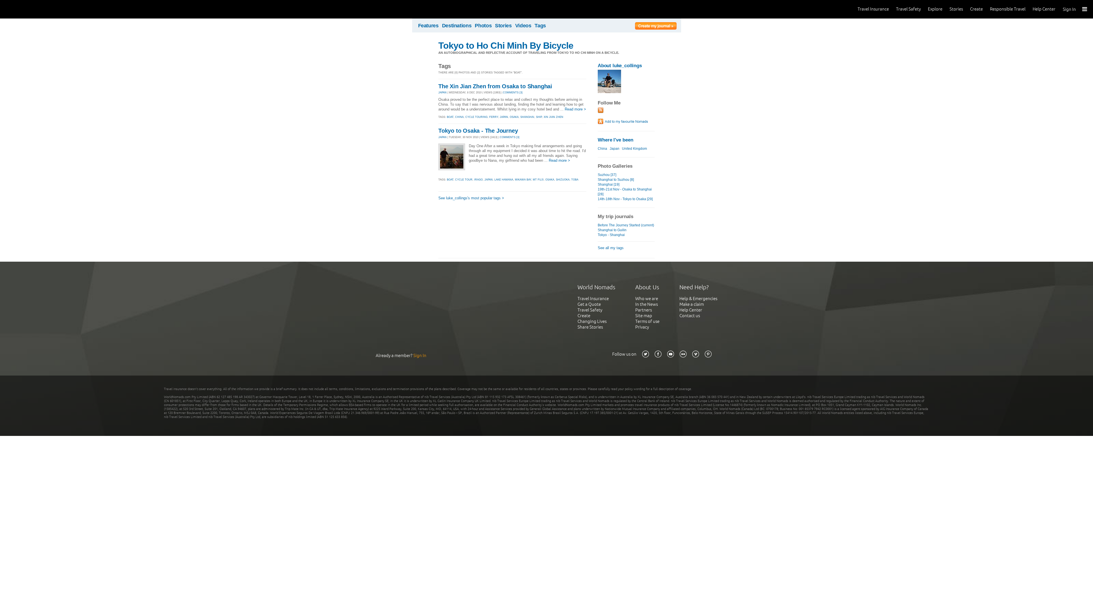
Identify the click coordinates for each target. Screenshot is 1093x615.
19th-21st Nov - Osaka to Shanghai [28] (625, 191)
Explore (935, 9)
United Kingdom (634, 149)
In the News (646, 304)
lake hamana (503, 179)
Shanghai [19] (608, 184)
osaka (514, 117)
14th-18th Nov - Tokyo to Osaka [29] (625, 199)
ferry (493, 117)
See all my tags (611, 248)
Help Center (1044, 9)
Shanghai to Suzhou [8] (616, 180)
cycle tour (463, 179)
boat (450, 117)
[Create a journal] (655, 26)
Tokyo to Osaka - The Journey (478, 131)
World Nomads (30, 9)
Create (976, 9)
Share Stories (590, 327)
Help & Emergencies (698, 298)
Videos (523, 25)
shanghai (527, 117)
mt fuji (538, 179)
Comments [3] (513, 92)
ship (539, 117)
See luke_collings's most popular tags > (471, 198)
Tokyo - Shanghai (611, 235)
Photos (483, 25)
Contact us (689, 315)
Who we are (646, 298)
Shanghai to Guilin (612, 230)
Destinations (457, 25)
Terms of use (647, 321)
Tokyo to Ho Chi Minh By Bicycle (505, 45)
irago (478, 179)
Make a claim (691, 304)
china (459, 117)
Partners (643, 310)
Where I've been (615, 140)
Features (428, 25)
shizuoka (563, 179)
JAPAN (442, 92)
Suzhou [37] (607, 175)
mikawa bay (523, 179)
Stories (956, 9)
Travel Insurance (873, 9)
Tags (540, 25)
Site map (643, 315)
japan (504, 117)
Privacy (642, 327)
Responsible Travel (1008, 9)
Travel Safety (908, 9)
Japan (614, 149)
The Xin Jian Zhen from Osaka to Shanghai (495, 86)
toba (574, 179)
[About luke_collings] (609, 92)
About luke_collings (620, 65)
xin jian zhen (553, 117)
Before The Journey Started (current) (626, 225)
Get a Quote (589, 304)
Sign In (1069, 9)
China (602, 149)
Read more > (575, 109)
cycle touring (476, 117)
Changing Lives (592, 321)
